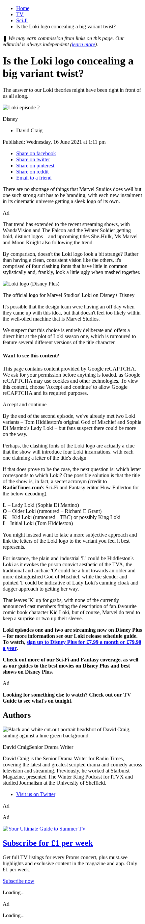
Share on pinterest (35, 165)
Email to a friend (34, 178)
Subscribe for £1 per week (48, 843)
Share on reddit (32, 171)
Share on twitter (33, 159)
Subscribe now (18, 881)
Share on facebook (36, 153)
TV (20, 14)
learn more (83, 44)
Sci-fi (22, 20)
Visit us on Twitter (35, 794)
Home (22, 8)
